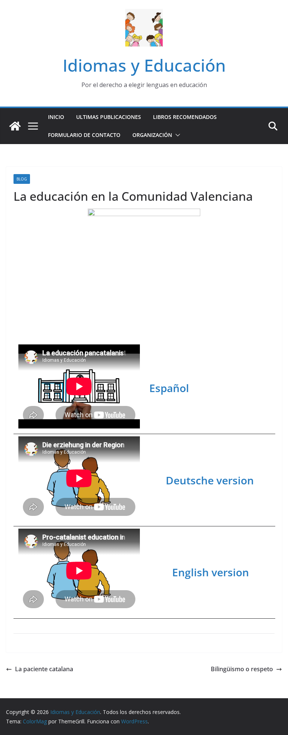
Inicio (56, 116)
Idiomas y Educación (144, 65)
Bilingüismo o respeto (242, 669)
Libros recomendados (185, 116)
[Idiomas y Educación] (15, 126)
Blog (21, 179)
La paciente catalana (44, 669)
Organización (152, 134)
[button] (176, 135)
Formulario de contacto (84, 134)
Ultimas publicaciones (108, 116)
